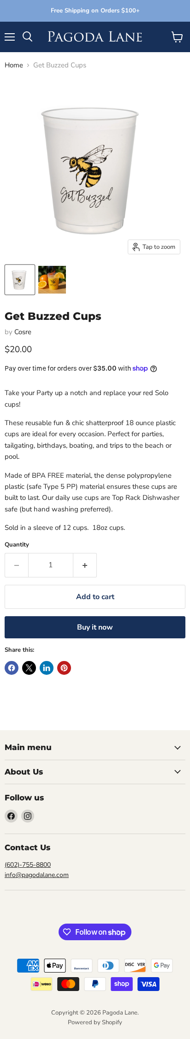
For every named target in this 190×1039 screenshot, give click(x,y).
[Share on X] (29, 668)
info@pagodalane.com (37, 875)
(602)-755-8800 (28, 864)
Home (14, 65)
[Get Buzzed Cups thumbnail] (20, 279)
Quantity (17, 544)
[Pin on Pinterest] (64, 668)
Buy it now (95, 627)
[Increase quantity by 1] (85, 565)
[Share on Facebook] (11, 668)
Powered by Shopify (95, 1022)
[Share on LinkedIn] (46, 668)
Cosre (22, 331)
